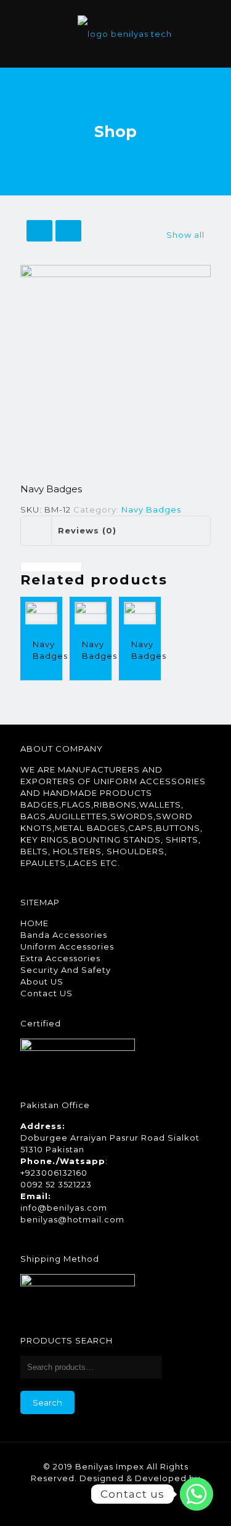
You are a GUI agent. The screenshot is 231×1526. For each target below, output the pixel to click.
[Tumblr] (148, 1507)
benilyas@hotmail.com (72, 1219)
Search (47, 1402)
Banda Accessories (63, 935)
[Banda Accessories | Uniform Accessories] (124, 33)
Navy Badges (151, 509)
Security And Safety (65, 970)
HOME (34, 923)
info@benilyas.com (63, 1208)
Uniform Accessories (67, 946)
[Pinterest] (115, 1507)
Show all (185, 235)
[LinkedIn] (98, 1507)
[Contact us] (196, 1494)
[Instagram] (132, 1507)
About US (41, 981)
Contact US (46, 993)
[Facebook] (82, 1507)
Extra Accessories (60, 958)
